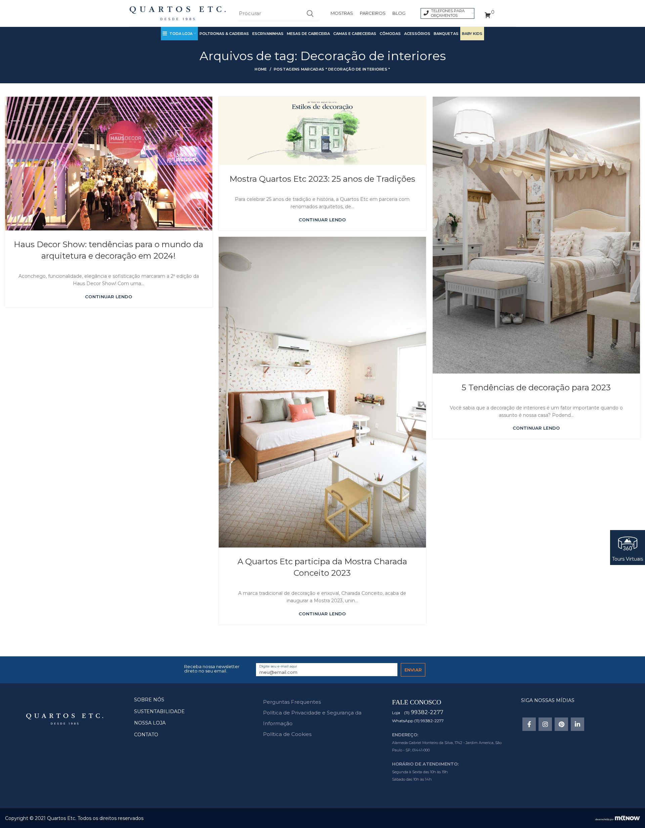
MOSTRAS (342, 13)
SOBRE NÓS (149, 700)
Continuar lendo (108, 297)
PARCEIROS (373, 13)
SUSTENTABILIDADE (159, 711)
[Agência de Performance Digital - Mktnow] (617, 818)
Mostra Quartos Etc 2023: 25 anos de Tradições (322, 179)
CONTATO (146, 735)
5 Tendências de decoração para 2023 (536, 387)
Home (261, 69)
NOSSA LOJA (150, 723)
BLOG (398, 13)
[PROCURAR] (309, 13)
